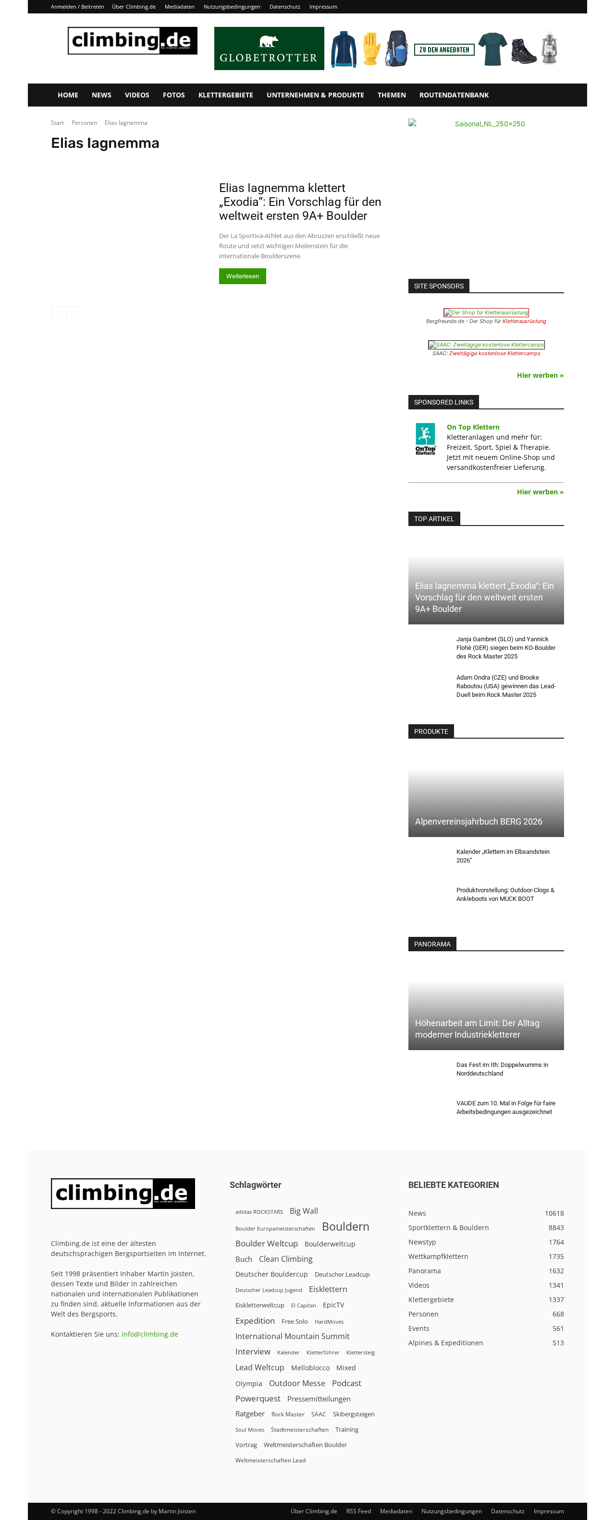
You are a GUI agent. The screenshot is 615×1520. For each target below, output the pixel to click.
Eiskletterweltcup (259, 1305)
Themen (392, 94)
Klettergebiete (225, 94)
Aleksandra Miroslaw (543, 161)
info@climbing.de (150, 1334)
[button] (552, 95)
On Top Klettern (473, 426)
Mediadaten (180, 6)
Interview (253, 1351)
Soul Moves (249, 1429)
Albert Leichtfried (321, 161)
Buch (243, 1259)
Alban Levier (273, 161)
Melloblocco (310, 1367)
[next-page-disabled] (72, 312)
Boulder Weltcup (266, 1243)
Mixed (346, 1368)
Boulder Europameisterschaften (275, 1228)
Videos (137, 94)
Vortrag (246, 1444)
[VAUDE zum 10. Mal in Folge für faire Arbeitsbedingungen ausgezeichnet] (427, 1112)
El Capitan (303, 1305)
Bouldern (345, 1226)
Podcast (346, 1383)
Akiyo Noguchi (229, 161)
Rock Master (288, 1414)
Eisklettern (328, 1289)
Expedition (255, 1321)
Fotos (174, 94)
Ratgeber (250, 1414)
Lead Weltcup (259, 1368)
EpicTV (333, 1304)
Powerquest (258, 1398)
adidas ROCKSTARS (259, 1211)
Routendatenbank (454, 94)
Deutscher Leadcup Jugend (268, 1289)
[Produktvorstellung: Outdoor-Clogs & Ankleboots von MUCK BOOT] (427, 899)
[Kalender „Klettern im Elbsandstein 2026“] (427, 861)
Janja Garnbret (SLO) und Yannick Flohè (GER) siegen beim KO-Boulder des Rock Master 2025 (505, 647)
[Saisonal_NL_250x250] (486, 196)
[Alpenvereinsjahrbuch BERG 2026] (486, 794)
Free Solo (295, 1321)
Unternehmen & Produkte (315, 94)
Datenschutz (285, 6)
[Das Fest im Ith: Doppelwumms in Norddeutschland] (427, 1074)
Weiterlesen (242, 276)
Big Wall (304, 1211)
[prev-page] (57, 312)
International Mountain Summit (292, 1336)
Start (57, 123)
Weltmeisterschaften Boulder (305, 1444)
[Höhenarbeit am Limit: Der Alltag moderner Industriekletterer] (486, 1007)
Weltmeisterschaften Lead (270, 1460)
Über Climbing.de (134, 6)
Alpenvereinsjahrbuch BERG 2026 (478, 821)
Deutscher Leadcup (342, 1274)
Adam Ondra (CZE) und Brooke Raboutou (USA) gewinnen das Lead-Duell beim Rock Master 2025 (506, 686)
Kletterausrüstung (524, 321)
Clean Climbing (286, 1259)
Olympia (248, 1383)
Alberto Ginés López (421, 161)
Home (68, 94)
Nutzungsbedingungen (232, 6)
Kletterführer (323, 1352)
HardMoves (329, 1321)
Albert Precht (369, 161)
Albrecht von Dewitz (481, 161)
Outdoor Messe (297, 1383)
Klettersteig (360, 1352)
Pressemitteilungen (319, 1398)
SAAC (318, 1414)
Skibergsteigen (354, 1414)
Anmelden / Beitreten (77, 6)
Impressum (323, 6)
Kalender (288, 1352)
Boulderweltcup (330, 1244)
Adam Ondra (71, 161)
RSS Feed (358, 1511)
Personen (84, 123)
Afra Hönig (159, 161)
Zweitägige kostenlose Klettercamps (495, 353)
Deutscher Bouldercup (271, 1274)
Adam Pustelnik (116, 161)
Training (346, 1429)
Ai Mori (192, 161)
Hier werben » (540, 375)
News (101, 94)
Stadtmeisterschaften (300, 1429)
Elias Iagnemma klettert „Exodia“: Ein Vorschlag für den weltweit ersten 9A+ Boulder (300, 202)
